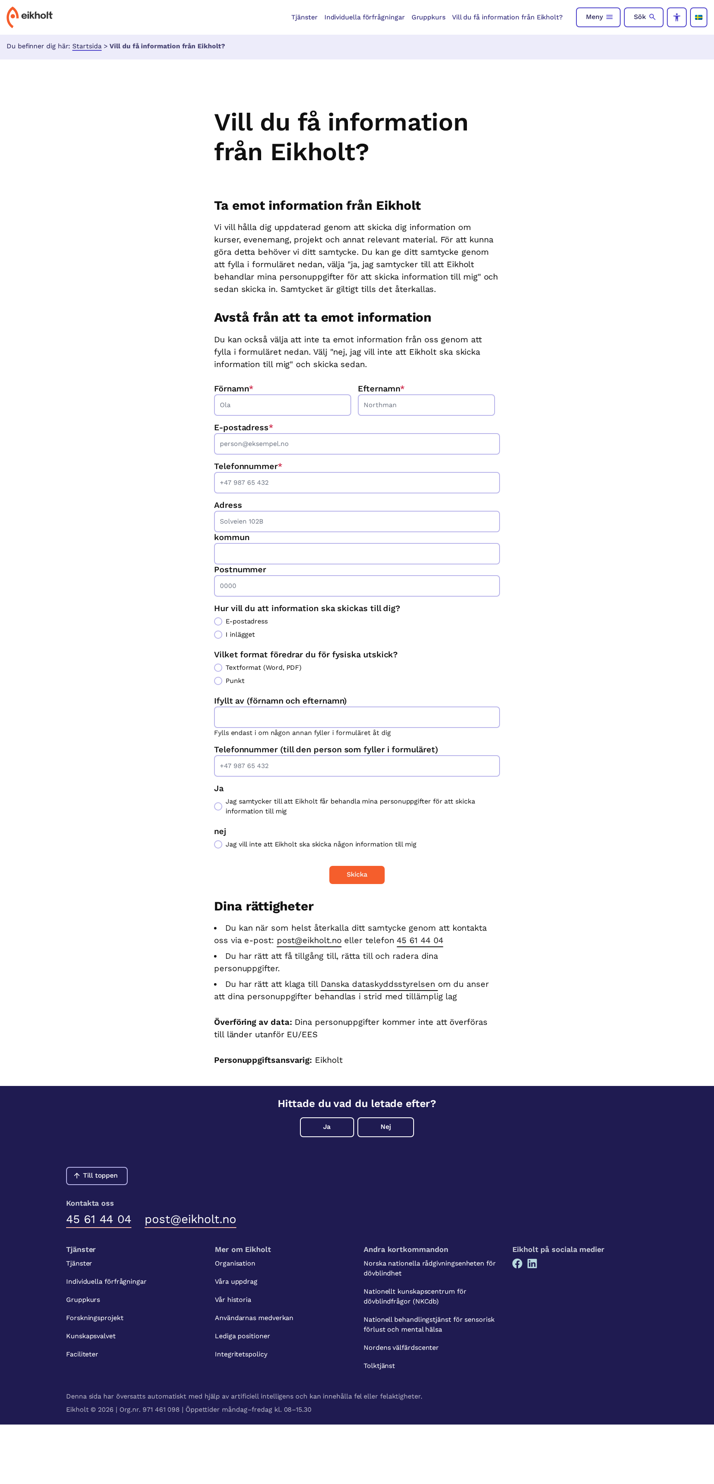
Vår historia (233, 1300)
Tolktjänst (379, 1366)
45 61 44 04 (420, 940)
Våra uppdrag (236, 1281)
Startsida (86, 46)
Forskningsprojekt (95, 1318)
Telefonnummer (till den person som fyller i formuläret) (326, 749)
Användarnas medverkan (254, 1318)
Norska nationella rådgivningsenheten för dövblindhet (430, 1268)
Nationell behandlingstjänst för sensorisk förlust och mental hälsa (429, 1324)
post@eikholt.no (309, 940)
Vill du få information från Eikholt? (507, 17)
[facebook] (517, 1263)
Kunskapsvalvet (91, 1336)
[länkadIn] (532, 1263)
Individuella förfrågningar (364, 17)
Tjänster (304, 17)
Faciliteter (82, 1354)
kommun (232, 537)
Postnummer (240, 569)
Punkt (235, 681)
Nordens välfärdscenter (401, 1347)
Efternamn (381, 389)
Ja (327, 1127)
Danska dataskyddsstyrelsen (379, 984)
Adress (228, 505)
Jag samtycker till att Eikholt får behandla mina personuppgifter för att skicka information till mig (350, 806)
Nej (386, 1127)
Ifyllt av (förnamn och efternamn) (280, 701)
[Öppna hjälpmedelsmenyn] (677, 17)
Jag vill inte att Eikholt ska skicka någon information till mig (321, 844)
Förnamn (234, 389)
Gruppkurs (428, 17)
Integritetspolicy (241, 1354)
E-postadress (244, 427)
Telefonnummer (248, 466)
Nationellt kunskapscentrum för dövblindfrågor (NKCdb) (415, 1296)
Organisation (235, 1263)
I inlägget (240, 634)
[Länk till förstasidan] (30, 17)
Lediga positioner (242, 1336)
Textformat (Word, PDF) (264, 667)
